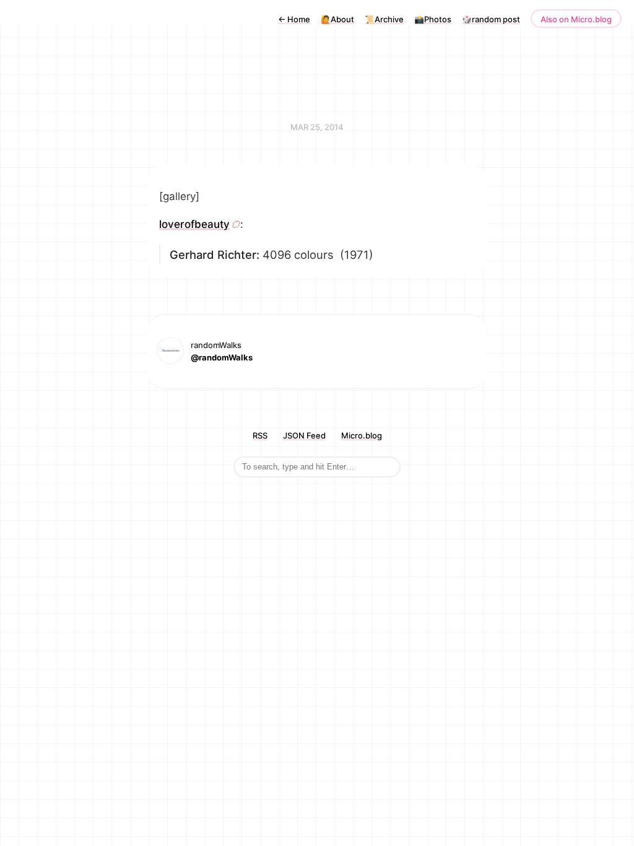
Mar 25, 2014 (317, 127)
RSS (260, 435)
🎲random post (491, 19)
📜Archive (384, 19)
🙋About (337, 19)
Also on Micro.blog (576, 19)
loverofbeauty (194, 224)
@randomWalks (222, 357)
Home (294, 19)
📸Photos (432, 19)
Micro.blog (361, 435)
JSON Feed (304, 435)
